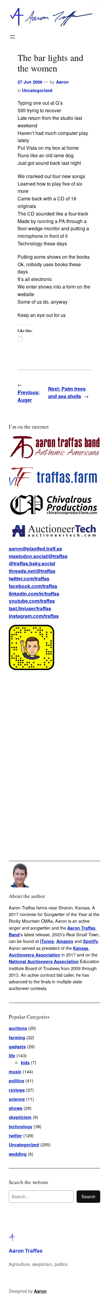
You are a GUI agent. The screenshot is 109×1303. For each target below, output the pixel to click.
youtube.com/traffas (32, 600)
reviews (17, 1090)
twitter (15, 1135)
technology (20, 1126)
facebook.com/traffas (33, 586)
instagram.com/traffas (34, 615)
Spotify (90, 941)
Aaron (62, 82)
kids (25, 1062)
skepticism (20, 1117)
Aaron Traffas (25, 1251)
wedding (18, 1154)
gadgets (17, 1046)
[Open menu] (12, 36)
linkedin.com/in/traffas (34, 593)
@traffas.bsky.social (32, 563)
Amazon (64, 941)
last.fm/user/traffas (30, 608)
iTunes (47, 941)
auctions (18, 1028)
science (17, 1099)
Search (88, 1196)
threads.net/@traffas (32, 570)
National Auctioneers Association (44, 961)
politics (16, 1081)
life (12, 1055)
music (15, 1071)
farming (17, 1037)
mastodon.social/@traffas (38, 556)
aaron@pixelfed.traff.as (35, 548)
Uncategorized (37, 90)
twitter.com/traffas (29, 578)
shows (15, 1108)
